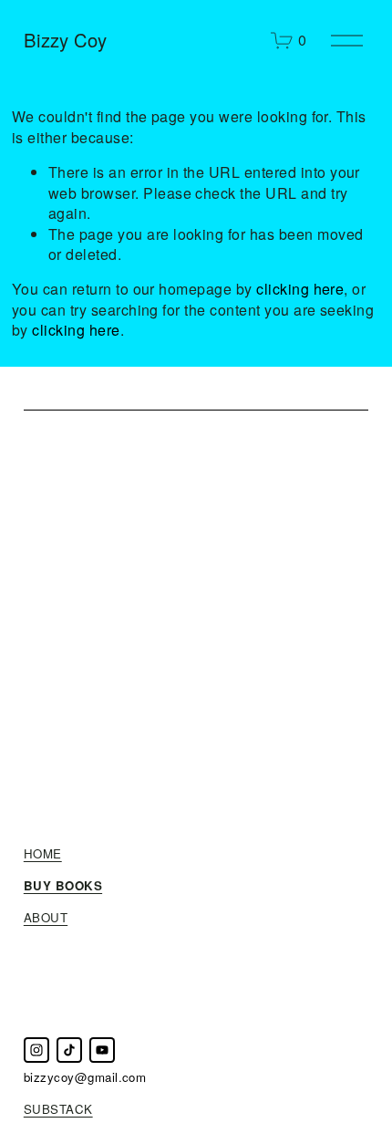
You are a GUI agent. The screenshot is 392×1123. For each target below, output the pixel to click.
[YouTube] (102, 1050)
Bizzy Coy (65, 39)
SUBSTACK (58, 1109)
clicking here (300, 288)
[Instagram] (36, 1050)
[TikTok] (69, 1050)
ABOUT (45, 918)
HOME (43, 854)
